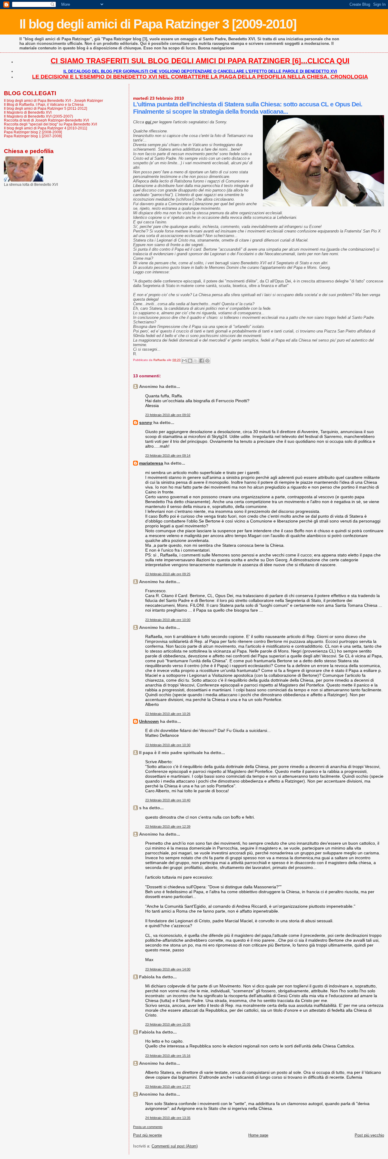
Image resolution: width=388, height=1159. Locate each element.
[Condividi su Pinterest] (207, 361)
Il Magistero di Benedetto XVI (28, 112)
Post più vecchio (369, 1135)
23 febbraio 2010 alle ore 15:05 (167, 1024)
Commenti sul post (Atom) (175, 1146)
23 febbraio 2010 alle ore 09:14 (167, 455)
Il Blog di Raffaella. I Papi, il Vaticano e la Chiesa (44, 104)
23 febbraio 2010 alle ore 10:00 (167, 620)
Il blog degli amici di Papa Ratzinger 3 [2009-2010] (157, 24)
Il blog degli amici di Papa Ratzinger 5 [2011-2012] (45, 108)
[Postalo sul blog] (190, 361)
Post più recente (147, 1135)
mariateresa (151, 463)
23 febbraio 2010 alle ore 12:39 (167, 826)
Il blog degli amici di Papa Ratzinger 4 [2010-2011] (45, 128)
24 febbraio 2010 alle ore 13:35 (167, 1118)
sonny (145, 422)
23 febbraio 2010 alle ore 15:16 (167, 1055)
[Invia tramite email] (184, 361)
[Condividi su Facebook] (202, 361)
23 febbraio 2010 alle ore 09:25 (167, 574)
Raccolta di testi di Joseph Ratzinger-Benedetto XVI (46, 120)
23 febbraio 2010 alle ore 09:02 (167, 415)
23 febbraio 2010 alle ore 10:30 (167, 745)
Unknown (149, 721)
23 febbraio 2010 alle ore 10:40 (167, 800)
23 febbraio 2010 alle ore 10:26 (167, 714)
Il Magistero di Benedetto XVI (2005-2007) (38, 116)
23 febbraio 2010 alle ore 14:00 (167, 969)
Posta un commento (147, 1127)
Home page (258, 1135)
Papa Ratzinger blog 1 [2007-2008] (33, 136)
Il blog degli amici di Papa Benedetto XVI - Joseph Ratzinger (53, 100)
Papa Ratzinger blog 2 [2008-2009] (33, 132)
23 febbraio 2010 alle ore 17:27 (167, 1086)
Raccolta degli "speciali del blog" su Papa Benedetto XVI (50, 124)
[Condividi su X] (196, 361)
